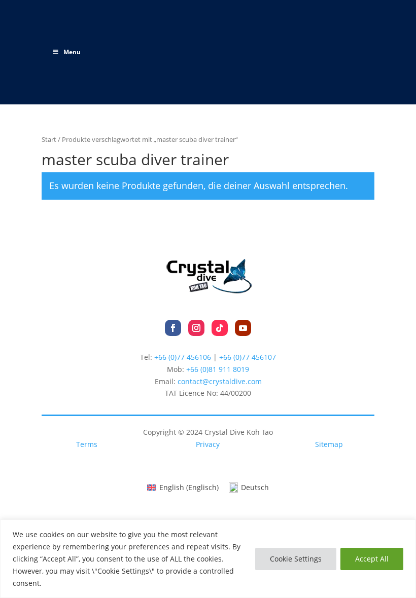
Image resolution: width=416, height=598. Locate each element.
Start (49, 139)
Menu (72, 52)
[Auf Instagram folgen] (196, 328)
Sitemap (329, 444)
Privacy (208, 444)
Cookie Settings (296, 559)
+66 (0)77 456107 (247, 357)
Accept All (372, 559)
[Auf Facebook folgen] (173, 328)
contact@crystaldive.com (220, 381)
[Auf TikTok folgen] (220, 328)
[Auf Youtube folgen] (243, 328)
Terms (86, 444)
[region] (208, 558)
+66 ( (217, 369)
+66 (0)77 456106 (182, 357)
